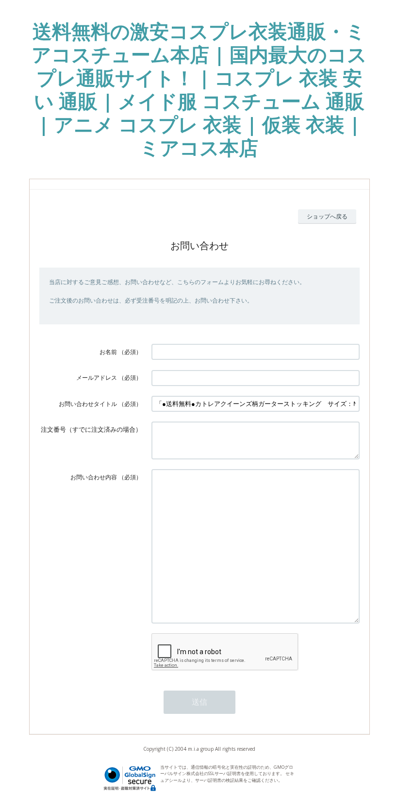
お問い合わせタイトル (88, 404)
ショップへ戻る (327, 216)
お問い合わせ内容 (93, 477)
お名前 (108, 352)
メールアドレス (96, 377)
